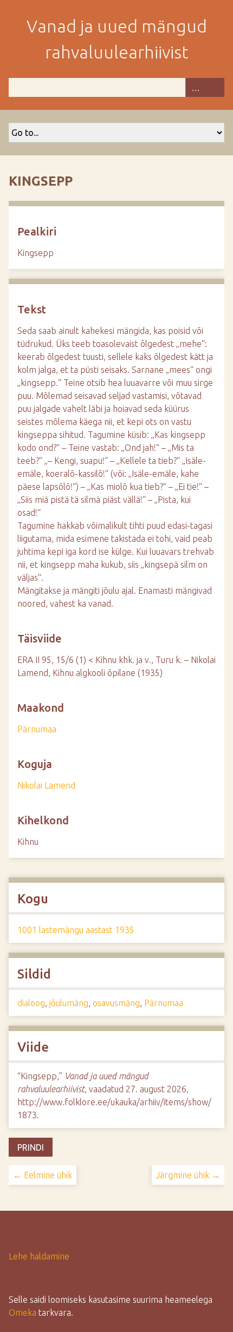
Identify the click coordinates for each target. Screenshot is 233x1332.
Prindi (30, 1147)
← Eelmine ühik (42, 1175)
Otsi (214, 87)
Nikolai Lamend (46, 785)
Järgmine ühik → (188, 1175)
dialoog (31, 1003)
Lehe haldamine (39, 1256)
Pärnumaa (36, 729)
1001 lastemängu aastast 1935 (75, 930)
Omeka (22, 1312)
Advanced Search (195, 87)
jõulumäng (68, 1003)
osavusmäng (116, 1003)
